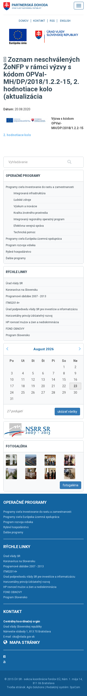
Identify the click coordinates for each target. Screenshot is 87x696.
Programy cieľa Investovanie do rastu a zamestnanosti (40, 187)
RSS (52, 20)
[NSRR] (27, 429)
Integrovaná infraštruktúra (30, 193)
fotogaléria (70, 485)
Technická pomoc (24, 232)
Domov (24, 20)
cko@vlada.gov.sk (23, 636)
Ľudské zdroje (22, 199)
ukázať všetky (67, 411)
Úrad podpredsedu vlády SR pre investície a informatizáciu (42, 309)
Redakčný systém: (57, 687)
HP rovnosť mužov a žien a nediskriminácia (32, 322)
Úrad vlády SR (14, 283)
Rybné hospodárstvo (18, 251)
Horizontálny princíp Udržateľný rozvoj (29, 315)
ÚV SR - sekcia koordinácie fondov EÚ (37, 679)
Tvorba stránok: (16, 687)
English (65, 20)
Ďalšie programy (16, 258)
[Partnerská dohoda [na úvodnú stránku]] (25, 6)
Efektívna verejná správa (29, 225)
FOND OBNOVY (15, 328)
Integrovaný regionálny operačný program (39, 219)
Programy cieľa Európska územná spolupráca (34, 238)
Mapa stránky (25, 642)
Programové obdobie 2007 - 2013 (26, 296)
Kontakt (39, 20)
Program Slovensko (18, 335)
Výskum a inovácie (25, 206)
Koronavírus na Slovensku (22, 289)
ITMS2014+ (13, 302)
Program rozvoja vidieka (20, 245)
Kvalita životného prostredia (31, 212)
